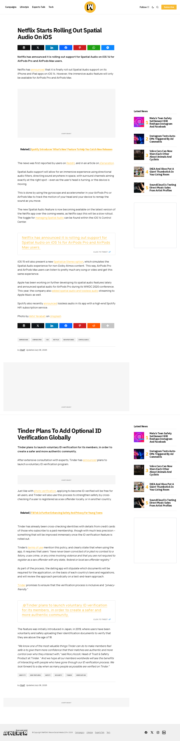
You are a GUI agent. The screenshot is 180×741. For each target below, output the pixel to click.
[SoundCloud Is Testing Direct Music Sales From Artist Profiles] (139, 188)
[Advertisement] (66, 112)
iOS (47, 340)
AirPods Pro (37, 340)
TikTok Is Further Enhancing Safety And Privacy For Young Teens (66, 512)
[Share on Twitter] (37, 325)
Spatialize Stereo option (68, 261)
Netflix (56, 340)
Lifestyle (90, 732)
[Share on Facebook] (65, 325)
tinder (69, 675)
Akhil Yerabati (37, 316)
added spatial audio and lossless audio (75, 290)
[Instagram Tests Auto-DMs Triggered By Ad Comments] (139, 139)
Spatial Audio (83, 340)
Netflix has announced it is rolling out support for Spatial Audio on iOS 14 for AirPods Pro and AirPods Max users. (66, 242)
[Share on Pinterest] (79, 325)
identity (22, 675)
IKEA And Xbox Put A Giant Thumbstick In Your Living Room (162, 171)
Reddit (70, 163)
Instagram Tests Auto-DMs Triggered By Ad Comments (163, 138)
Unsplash (55, 316)
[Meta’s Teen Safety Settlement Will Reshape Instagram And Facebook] (139, 122)
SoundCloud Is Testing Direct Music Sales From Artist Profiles (163, 187)
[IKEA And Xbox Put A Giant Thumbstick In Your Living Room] (139, 172)
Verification (81, 675)
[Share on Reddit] (93, 325)
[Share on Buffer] (24, 325)
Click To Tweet (100, 252)
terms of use (35, 547)
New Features (68, 340)
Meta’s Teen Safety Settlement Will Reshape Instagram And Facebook (161, 122)
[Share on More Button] (107, 325)
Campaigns (79, 732)
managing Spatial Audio (49, 217)
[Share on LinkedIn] (51, 325)
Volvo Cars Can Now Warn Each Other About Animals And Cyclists (161, 155)
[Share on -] (24, 47)
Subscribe (169, 7)
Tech (108, 732)
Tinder (22, 585)
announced (38, 69)
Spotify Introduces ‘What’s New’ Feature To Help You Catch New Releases (71, 149)
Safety (47, 675)
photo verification (45, 491)
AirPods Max (23, 340)
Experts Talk (99, 732)
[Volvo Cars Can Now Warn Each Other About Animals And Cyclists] (139, 155)
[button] (153, 7)
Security (58, 675)
